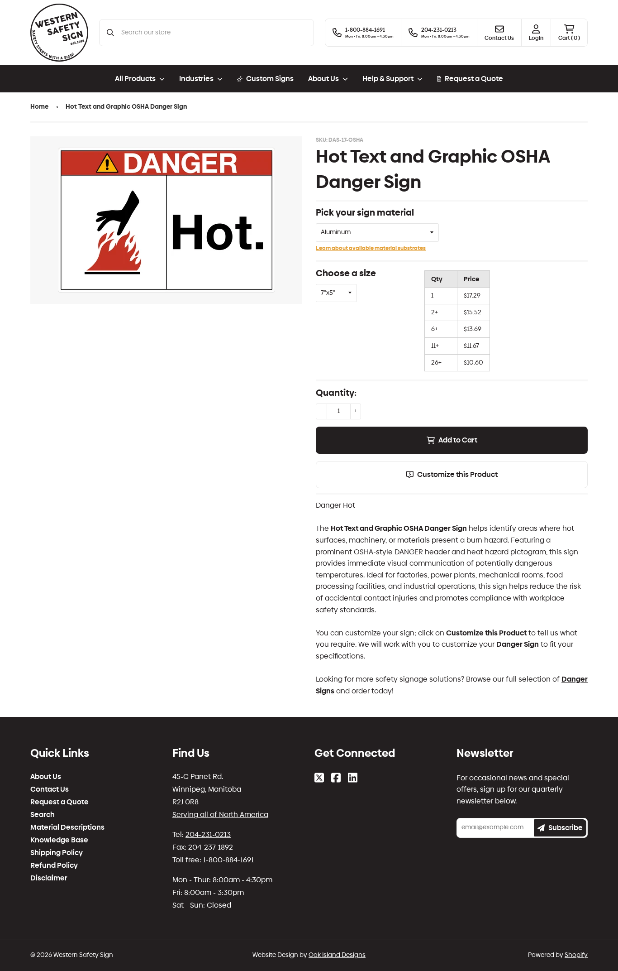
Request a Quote (474, 78)
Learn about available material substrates (371, 248)
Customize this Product (457, 474)
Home (39, 106)
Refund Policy (54, 865)
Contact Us (49, 789)
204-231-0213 (208, 834)
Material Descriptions (67, 827)
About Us (45, 776)
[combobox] (213, 33)
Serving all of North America (220, 814)
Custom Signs (270, 78)
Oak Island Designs (337, 955)
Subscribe (565, 827)
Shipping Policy (56, 852)
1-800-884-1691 (228, 860)
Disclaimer (48, 878)
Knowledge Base (59, 840)
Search (42, 814)
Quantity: (336, 393)
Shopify (576, 955)
